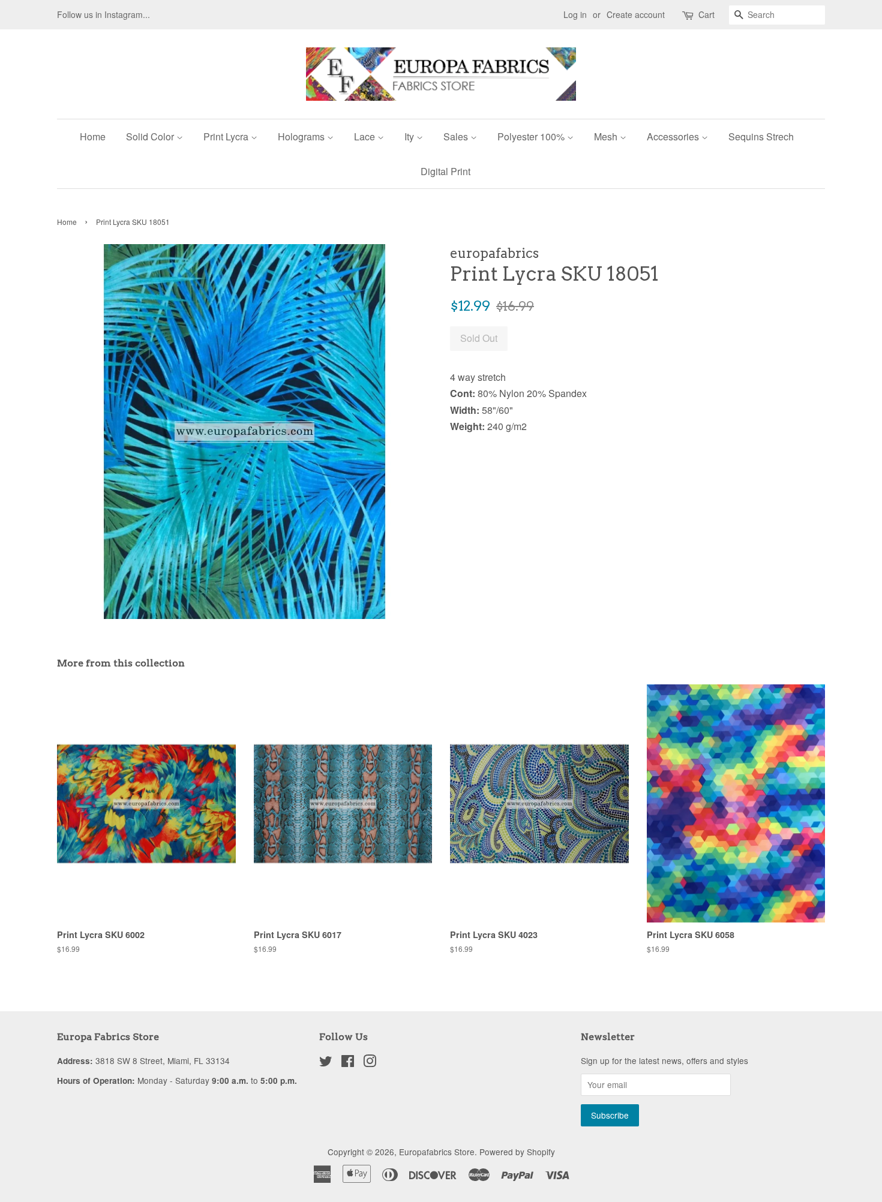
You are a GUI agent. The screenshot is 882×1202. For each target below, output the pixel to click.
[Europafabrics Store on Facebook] (348, 1063)
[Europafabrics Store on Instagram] (369, 1063)
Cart (706, 14)
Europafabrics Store (437, 1152)
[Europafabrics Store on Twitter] (325, 1063)
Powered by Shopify (517, 1152)
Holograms (302, 136)
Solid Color (151, 136)
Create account (636, 14)
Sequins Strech (761, 136)
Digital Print (445, 171)
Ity (410, 136)
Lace (365, 136)
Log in (575, 14)
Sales (456, 136)
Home (93, 136)
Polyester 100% (532, 136)
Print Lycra (227, 136)
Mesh (607, 136)
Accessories (674, 136)
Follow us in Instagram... (103, 14)
